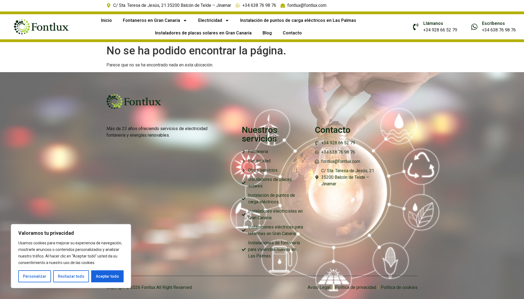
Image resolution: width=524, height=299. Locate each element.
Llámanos (433, 23)
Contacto (292, 33)
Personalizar (34, 276)
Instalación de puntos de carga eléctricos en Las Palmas (298, 20)
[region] (71, 256)
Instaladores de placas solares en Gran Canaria (203, 33)
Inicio (106, 20)
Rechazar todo (71, 276)
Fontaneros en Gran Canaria (151, 20)
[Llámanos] (415, 26)
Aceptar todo (107, 276)
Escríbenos (493, 23)
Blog (267, 33)
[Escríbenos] (474, 26)
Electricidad (210, 20)
